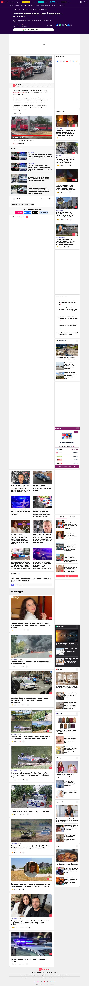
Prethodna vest (19, 198)
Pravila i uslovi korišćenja (40, 977)
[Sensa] (54, 975)
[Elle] (30, 975)
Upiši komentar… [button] (20, 585)
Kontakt (32, 977)
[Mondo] (5, 2)
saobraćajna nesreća (17, 204)
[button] (50, 25)
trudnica (27, 204)
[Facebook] (57, 61)
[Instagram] (60, 61)
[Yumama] (61, 975)
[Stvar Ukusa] (67, 975)
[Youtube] (67, 61)
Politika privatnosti (64, 977)
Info (19, 9)
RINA (14, 143)
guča (32, 204)
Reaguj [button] (14, 216)
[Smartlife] (49, 975)
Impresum (28, 977)
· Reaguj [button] (60, 137)
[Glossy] (38, 975)
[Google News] (73, 61)
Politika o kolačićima (51, 977)
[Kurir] (20, 975)
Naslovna (15, 9)
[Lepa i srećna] (43, 975)
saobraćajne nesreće (19, 92)
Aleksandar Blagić (21, 24)
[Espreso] (25, 975)
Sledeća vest (44, 198)
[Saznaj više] (77, 341)
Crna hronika (25, 9)
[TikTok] (70, 61)
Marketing (23, 977)
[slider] (16, 137)
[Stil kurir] (34, 975)
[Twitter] (63, 61)
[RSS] (76, 61)
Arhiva (58, 977)
